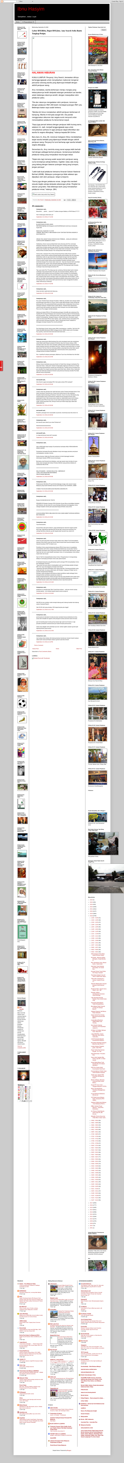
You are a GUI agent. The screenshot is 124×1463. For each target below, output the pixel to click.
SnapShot (22, 1418)
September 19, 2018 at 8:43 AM (44, 428)
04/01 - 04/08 (95, 1172)
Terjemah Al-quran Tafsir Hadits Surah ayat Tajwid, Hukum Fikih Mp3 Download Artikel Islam (61, 1428)
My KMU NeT (23, 1306)
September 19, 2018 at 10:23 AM (45, 630)
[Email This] (68, 200)
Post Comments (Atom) (45, 651)
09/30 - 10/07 (95, 947)
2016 (91, 1205)
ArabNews (84, 1306)
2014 (91, 1209)
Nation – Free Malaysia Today (27, 1284)
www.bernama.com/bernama (89, 1369)
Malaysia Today (23, 1378)
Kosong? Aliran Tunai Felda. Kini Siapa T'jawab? (98, 972)
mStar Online (84, 1401)
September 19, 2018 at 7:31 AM (44, 217)
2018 (91, 915)
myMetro (83, 1408)
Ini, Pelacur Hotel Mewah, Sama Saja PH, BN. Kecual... (98, 1113)
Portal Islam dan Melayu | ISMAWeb (29, 1371)
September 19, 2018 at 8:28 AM (44, 374)
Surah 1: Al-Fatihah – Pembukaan (58, 1415)
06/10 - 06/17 (95, 1150)
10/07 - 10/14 (95, 945)
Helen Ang (22, 1365)
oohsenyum (53, 1284)
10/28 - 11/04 (95, 938)
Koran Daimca (85, 1359)
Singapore (84, 1345)
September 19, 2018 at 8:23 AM (44, 356)
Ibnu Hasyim (30, 9)
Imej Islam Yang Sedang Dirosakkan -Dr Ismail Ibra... (97, 968)
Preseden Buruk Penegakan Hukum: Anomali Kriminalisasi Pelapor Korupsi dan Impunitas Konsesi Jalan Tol (91, 1294)
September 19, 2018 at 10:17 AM (45, 609)
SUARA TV (22, 1359)
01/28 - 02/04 (95, 1193)
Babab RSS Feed (54, 1335)
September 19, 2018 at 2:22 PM (44, 642)
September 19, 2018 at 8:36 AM (44, 405)
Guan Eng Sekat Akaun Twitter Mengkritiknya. (97, 1003)
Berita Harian (84, 1395)
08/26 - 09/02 (95, 1125)
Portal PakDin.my (24, 1351)
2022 (91, 906)
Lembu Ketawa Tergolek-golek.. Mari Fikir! (97, 1047)
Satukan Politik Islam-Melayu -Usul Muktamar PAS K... (98, 1103)
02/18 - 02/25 (95, 1186)
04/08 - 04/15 (95, 1170)
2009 (91, 1221)
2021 (91, 909)
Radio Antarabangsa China (88, 1375)
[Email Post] (64, 199)
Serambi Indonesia (86, 1284)
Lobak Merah (23, 1342)
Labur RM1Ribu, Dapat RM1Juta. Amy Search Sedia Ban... (97, 1035)
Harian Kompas (85, 1413)
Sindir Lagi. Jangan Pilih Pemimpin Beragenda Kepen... (97, 1076)
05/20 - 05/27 (95, 1157)
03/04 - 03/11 (95, 1182)
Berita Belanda (85, 1333)
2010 (91, 1219)
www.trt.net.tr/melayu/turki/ (88, 1392)
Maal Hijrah (52, 1420)
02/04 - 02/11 (95, 1191)
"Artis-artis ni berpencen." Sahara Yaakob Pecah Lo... (97, 980)
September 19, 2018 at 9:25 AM (44, 533)
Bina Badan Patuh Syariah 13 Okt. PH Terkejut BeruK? (98, 1008)
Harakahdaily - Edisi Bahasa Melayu (91, 1366)
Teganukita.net (54, 1388)
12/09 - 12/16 (95, 924)
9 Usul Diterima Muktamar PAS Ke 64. (98, 1094)
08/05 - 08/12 (95, 1132)
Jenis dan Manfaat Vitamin (87, 1315)
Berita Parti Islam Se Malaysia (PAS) (29, 1335)
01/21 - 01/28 (95, 1195)
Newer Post (35, 648)
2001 (91, 1228)
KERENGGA (22, 1291)
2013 (91, 1212)
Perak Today (22, 1385)
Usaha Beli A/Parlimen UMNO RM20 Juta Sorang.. (97, 1021)
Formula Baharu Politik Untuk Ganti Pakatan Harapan (98, 1071)
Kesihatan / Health (86, 1313)
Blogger (69, 1450)
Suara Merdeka (23, 1313)
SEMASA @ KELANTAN (56, 1359)
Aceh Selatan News (86, 1319)
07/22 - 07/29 (95, 1136)
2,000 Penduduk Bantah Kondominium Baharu (97, 1039)
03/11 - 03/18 (95, 1179)
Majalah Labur (54, 1298)
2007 (91, 1225)
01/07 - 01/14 (95, 1200)
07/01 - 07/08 (95, 1143)
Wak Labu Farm (54, 1324)
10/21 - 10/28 (95, 940)
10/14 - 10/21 (95, 942)
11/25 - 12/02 (95, 929)
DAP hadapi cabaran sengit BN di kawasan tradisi (31, 1360)
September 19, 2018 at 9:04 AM (44, 491)
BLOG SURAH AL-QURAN (57, 1423)
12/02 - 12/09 (95, 927)
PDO (20, 1296)
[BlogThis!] (69, 200)
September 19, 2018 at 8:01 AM (44, 293)
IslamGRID (53, 1438)
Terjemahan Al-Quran (56, 1413)
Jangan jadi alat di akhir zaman (26, 1393)
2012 (91, 1214)
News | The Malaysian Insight (89, 1411)
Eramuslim (84, 1326)
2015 (91, 1207)
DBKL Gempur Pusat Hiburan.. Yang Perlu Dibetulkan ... (97, 1107)
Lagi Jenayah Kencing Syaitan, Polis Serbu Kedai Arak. (99, 999)
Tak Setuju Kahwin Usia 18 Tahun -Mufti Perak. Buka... (99, 975)
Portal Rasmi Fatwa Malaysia (58, 1445)
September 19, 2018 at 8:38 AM (44, 415)
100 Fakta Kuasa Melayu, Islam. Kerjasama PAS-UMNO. (98, 1099)
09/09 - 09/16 (95, 1120)
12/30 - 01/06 (95, 918)
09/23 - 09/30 (95, 949)
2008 (91, 1223)
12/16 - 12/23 (95, 922)
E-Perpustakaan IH (28, 22)
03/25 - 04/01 (95, 1175)
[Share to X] (71, 200)
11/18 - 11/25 (95, 931)
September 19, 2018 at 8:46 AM (44, 437)
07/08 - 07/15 (95, 1141)
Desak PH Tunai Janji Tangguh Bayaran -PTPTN (98, 1085)
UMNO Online (23, 1321)
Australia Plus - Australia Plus (89, 1422)
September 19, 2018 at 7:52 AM (44, 283)
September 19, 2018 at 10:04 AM (45, 582)
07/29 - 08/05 (95, 1134)
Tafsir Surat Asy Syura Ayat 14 (57, 1431)
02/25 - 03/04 (95, 1184)
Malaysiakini (84, 1416)
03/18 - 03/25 (95, 1177)
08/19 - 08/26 (95, 1127)
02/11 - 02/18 (95, 1188)
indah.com (53, 1377)
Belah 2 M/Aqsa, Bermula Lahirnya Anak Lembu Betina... (97, 1081)
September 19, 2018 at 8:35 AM (44, 384)
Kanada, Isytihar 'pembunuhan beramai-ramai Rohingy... (98, 994)
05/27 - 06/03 (95, 1154)
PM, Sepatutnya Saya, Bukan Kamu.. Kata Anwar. (98, 963)
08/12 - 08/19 (95, 1129)
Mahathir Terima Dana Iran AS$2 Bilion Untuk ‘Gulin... (98, 1117)
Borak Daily (22, 1328)
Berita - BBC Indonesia (87, 1419)
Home (18, 22)
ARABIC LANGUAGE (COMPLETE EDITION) (61, 1435)
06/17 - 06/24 (95, 1148)
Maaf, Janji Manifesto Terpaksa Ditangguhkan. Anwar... (98, 1090)
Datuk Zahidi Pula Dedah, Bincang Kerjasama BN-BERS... (98, 1016)
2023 (91, 904)
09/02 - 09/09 (95, 1122)
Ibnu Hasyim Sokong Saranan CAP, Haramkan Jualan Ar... (98, 1027)
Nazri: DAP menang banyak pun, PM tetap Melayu (62, 1378)
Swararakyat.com (86, 1291)
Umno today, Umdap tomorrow (26, 1366)
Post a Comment (38, 645)
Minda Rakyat (23, 1405)
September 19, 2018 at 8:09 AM (44, 334)
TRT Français (84, 1352)
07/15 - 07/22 (95, 1138)
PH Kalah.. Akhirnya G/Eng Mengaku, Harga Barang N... (98, 959)
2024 (91, 902)
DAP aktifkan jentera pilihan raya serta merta (29, 1413)
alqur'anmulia (54, 1407)
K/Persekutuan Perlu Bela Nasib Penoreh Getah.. (98, 954)
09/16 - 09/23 (95, 952)
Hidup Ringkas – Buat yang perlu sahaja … (92, 1398)
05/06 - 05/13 (95, 1161)
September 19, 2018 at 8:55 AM (44, 476)
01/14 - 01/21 (95, 1197)
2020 (91, 911)
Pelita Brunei (84, 1389)
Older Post (79, 648)
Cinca (21, 1398)
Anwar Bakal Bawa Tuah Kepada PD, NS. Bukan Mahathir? (98, 1064)
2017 (91, 1203)
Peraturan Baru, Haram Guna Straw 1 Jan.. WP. (98, 989)
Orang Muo (53, 1309)
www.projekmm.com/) (87, 1428)
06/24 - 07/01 (95, 1145)
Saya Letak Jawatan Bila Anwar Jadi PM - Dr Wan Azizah (98, 1059)
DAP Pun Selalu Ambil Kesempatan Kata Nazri (98, 1068)
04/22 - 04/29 (95, 1166)
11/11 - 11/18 (95, 933)
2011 (91, 1216)
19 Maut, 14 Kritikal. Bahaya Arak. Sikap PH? (98, 1031)
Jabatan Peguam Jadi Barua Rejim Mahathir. (98, 1012)
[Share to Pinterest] (75, 200)
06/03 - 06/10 (95, 1152)
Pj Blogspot (22, 1392)
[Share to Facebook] (73, 200)
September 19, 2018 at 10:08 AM (45, 593)
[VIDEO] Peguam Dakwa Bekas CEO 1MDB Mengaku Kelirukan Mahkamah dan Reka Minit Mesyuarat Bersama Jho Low (30, 1354)
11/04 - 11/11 (95, 936)
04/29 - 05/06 (95, 1163)
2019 (91, 913)
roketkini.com (23, 1412)
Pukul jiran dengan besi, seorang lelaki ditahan (30, 1292)
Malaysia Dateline (86, 1425)
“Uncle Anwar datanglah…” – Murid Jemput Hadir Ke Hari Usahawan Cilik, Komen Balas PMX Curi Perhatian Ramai (30, 1345)
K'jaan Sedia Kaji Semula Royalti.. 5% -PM (97, 1050)
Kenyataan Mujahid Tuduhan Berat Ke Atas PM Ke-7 (98, 1043)
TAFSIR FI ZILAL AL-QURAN (58, 1434)
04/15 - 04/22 (95, 1168)
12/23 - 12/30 (95, 920)
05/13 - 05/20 (95, 1159)
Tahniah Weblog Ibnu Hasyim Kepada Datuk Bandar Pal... (99, 985)
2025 (91, 900)
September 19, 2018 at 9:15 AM (44, 517)
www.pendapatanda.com (87, 1372)
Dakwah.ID (84, 1299)
